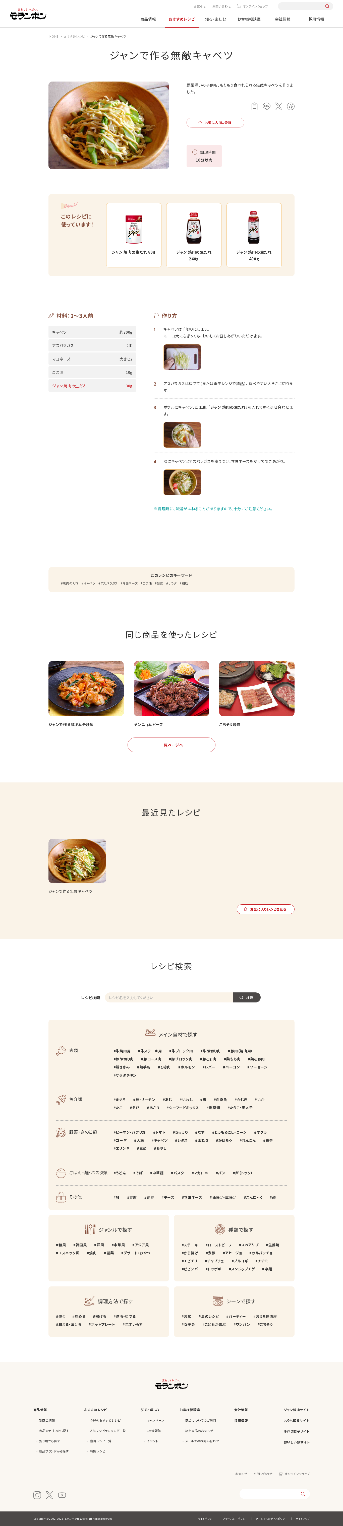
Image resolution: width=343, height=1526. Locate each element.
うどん (121, 1172)
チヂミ (263, 1260)
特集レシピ (97, 1451)
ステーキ (191, 1244)
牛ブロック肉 (182, 1050)
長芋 (269, 1140)
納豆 (150, 1197)
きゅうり (181, 1132)
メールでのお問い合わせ (202, 1441)
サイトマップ (303, 1518)
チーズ (169, 1197)
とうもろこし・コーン (231, 1132)
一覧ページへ (171, 745)
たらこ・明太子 (241, 1107)
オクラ (262, 1132)
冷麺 (268, 1268)
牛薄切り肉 (212, 1050)
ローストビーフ (220, 1244)
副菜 (160, 583)
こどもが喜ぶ (215, 1324)
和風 (185, 583)
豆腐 (133, 1197)
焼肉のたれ (71, 583)
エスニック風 (69, 1252)
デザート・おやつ (137, 1252)
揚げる (100, 1316)
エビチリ (190, 1260)
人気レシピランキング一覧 (108, 1430)
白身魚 (221, 1099)
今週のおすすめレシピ (105, 1420)
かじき (242, 1099)
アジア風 (142, 1244)
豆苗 (143, 1148)
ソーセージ (259, 1066)
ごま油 (147, 583)
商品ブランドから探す (54, 1451)
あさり (154, 1107)
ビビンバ (191, 1268)
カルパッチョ (262, 1252)
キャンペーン (155, 1420)
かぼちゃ (225, 1140)
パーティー (237, 1316)
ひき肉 (165, 1066)
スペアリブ (250, 1244)
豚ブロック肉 (181, 1058)
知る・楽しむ (215, 19)
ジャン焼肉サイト (296, 1409)
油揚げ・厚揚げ (224, 1197)
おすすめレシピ (182, 19)
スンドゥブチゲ (243, 1268)
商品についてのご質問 (200, 1420)
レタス (183, 1140)
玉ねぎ (203, 1140)
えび (135, 1107)
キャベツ (89, 583)
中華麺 (157, 1172)
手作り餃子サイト (297, 1431)
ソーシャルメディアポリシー (272, 1518)
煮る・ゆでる (126, 1316)
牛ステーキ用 (151, 1050)
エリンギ (122, 1148)
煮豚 (211, 1252)
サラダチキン (126, 1075)
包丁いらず (134, 1324)
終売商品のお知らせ (199, 1430)
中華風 (119, 1244)
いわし (187, 1099)
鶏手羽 (145, 1066)
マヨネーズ (130, 583)
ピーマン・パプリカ (131, 1132)
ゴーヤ (121, 1140)
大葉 (140, 1140)
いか (260, 1099)
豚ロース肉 (152, 1058)
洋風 (100, 1244)
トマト (160, 1132)
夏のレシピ (210, 1316)
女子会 (189, 1324)
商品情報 (148, 19)
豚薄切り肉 (125, 1058)
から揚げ (191, 1252)
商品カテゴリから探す (54, 1430)
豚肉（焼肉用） (242, 1050)
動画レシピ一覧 (100, 1441)
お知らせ (200, 6)
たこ (119, 1107)
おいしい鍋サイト (297, 1442)
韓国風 (81, 1244)
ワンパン (243, 1324)
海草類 (214, 1107)
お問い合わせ (221, 6)
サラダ (172, 583)
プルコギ (241, 1260)
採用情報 (316, 19)
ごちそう (266, 1324)
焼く (62, 1316)
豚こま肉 (209, 1058)
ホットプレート (103, 1324)
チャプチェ (215, 1260)
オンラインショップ (255, 6)
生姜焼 (273, 1244)
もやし (161, 1148)
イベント (152, 1441)
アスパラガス (109, 583)
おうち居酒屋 (266, 1316)
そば (139, 1172)
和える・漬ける (70, 1324)
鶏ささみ (123, 1066)
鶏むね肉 (257, 1058)
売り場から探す (49, 1441)
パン (221, 1172)
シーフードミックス (184, 1107)
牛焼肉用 (123, 1050)
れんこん (249, 1140)
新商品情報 (47, 1420)
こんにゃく (254, 1197)
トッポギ (214, 1268)
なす (201, 1132)
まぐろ (121, 1099)
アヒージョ (233, 1252)
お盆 (187, 1316)
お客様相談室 (249, 19)
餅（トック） (244, 1172)
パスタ (179, 1172)
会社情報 (283, 19)
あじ (168, 1099)
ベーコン (232, 1066)
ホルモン (188, 1066)
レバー (210, 1066)
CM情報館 (154, 1430)
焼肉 (93, 1252)
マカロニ (201, 1172)
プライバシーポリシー (235, 1518)
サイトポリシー (206, 1518)
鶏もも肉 (233, 1058)
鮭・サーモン (145, 1099)
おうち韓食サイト (296, 1420)
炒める (80, 1316)
